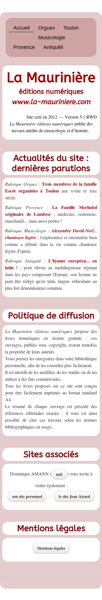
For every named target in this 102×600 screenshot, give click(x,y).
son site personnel (27, 496)
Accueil (21, 28)
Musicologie (51, 37)
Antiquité (53, 47)
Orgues (46, 28)
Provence (24, 47)
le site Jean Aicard (74, 496)
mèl (59, 474)
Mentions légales (51, 548)
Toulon (70, 28)
